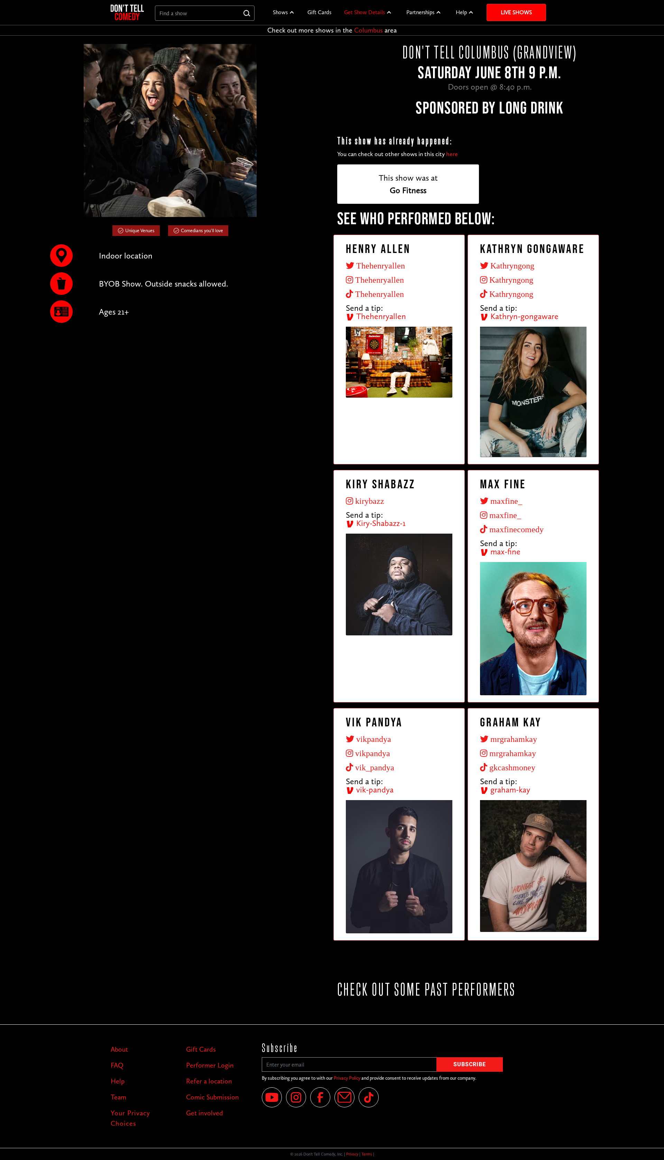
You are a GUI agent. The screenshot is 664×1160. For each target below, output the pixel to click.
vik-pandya (374, 790)
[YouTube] (272, 1097)
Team (118, 1097)
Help (461, 12)
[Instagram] (296, 1097)
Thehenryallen (380, 316)
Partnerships (420, 12)
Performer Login (210, 1065)
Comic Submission (212, 1097)
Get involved (204, 1113)
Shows (280, 12)
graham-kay (509, 790)
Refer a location (209, 1081)
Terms (366, 1154)
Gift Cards (319, 12)
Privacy (352, 1154)
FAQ (117, 1065)
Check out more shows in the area (332, 30)
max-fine (504, 551)
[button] (284, 12)
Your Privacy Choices (130, 1118)
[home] (127, 12)
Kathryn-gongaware (523, 316)
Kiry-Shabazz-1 (380, 523)
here (452, 154)
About (119, 1049)
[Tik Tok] (369, 1097)
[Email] (344, 1097)
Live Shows (516, 12)
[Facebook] (320, 1097)
